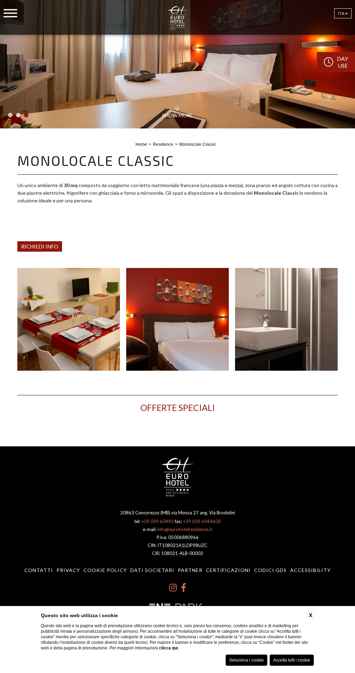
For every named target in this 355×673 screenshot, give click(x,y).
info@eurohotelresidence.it (184, 529)
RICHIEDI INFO (39, 246)
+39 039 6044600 (202, 521)
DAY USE (342, 62)
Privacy (68, 570)
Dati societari (152, 570)
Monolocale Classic (197, 144)
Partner (190, 570)
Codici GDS (270, 570)
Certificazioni (228, 570)
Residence (163, 144)
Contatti (38, 570)
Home (141, 144)
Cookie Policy (105, 570)
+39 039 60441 (157, 521)
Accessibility (310, 570)
